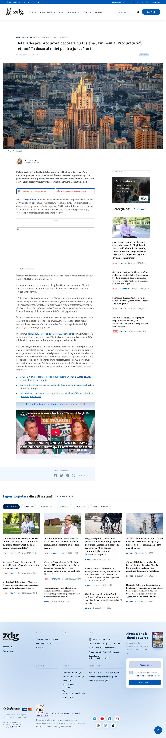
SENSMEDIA (16, 727)
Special (73, 12)
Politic (123, 263)
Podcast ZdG (94, 643)
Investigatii (47, 12)
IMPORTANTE (32, 37)
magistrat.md (30, 199)
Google (98, 725)
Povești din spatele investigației (103, 676)
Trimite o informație (119, 2)
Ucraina (47, 507)
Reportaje (124, 289)
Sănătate (106, 639)
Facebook (109, 718)
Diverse (39, 647)
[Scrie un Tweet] (61, 475)
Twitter (106, 725)
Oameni (66, 676)
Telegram (94, 718)
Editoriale (117, 643)
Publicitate (8, 651)
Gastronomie (109, 647)
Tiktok (113, 725)
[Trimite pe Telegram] (68, 475)
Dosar (100, 672)
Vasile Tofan (100, 507)
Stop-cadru (68, 697)
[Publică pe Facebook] (55, 475)
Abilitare (66, 672)
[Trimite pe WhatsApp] (74, 475)
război (65, 507)
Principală (20, 37)
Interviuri (56, 579)
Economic (40, 643)
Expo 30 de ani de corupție (70, 685)
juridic (91, 658)
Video (61, 12)
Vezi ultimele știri (63, 496)
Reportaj (76, 693)
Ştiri (31, 12)
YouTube (102, 718)
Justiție (39, 639)
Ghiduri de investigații (99, 680)
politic (99, 658)
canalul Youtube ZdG (73, 403)
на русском (156, 2)
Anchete (66, 693)
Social (47, 602)
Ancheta (92, 672)
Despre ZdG (134, 2)
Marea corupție (112, 672)
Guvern (11, 507)
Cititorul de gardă (111, 652)
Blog (86, 12)
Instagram (117, 718)
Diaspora (106, 643)
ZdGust (98, 12)
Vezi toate (139, 209)
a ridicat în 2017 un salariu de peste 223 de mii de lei (50, 333)
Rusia (29, 507)
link (118, 198)
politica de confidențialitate (147, 676)
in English (144, 2)
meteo (81, 507)
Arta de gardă (95, 652)
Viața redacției (95, 647)
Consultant (94, 656)
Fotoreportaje (77, 676)
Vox (83, 693)
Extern (50, 643)
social (107, 658)
